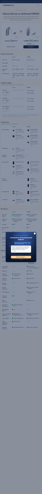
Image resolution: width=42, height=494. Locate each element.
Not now (21, 259)
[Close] (35, 233)
